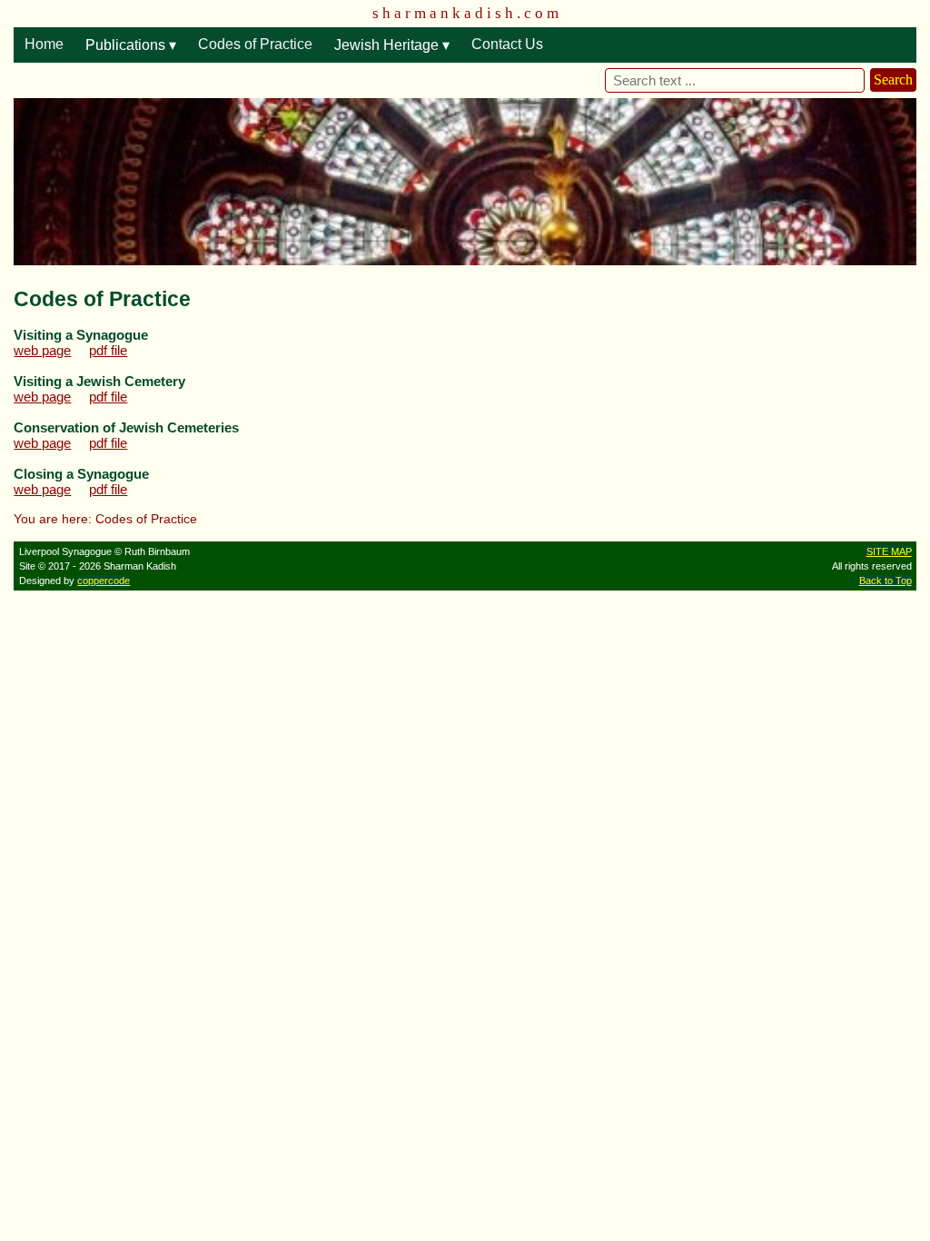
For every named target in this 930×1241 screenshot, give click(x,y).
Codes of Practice (255, 44)
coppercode (103, 580)
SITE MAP (889, 551)
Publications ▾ (130, 45)
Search (893, 79)
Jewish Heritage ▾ (392, 45)
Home (44, 44)
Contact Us (507, 44)
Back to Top (885, 580)
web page (42, 350)
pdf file (108, 350)
